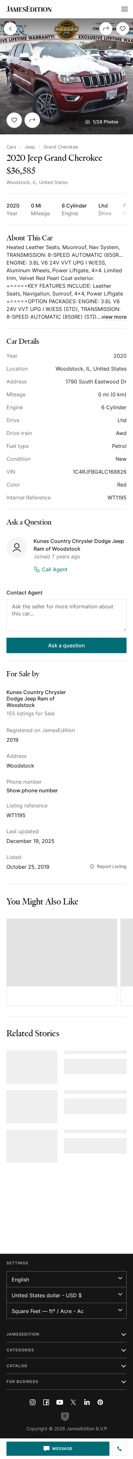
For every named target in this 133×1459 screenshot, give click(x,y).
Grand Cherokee (61, 147)
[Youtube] (60, 1402)
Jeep (30, 147)
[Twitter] (73, 1402)
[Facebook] (46, 1402)
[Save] (122, 28)
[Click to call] (119, 1449)
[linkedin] (87, 1402)
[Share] (105, 28)
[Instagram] (32, 1402)
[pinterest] (100, 1402)
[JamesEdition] (29, 9)
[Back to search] (10, 28)
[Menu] (124, 9)
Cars (11, 147)
